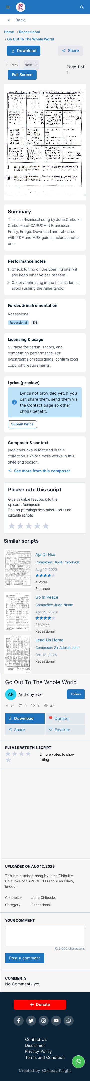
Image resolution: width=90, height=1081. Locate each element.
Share (73, 50)
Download (26, 50)
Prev (14, 65)
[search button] (82, 7)
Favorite (62, 729)
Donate (61, 718)
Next (28, 65)
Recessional (29, 32)
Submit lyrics (22, 424)
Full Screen (22, 74)
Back (20, 19)
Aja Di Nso (46, 554)
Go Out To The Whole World (30, 39)
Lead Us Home (50, 639)
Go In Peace (47, 597)
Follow (76, 694)
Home (9, 32)
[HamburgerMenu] (8, 7)
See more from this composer (42, 470)
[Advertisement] (45, 813)
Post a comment (24, 957)
